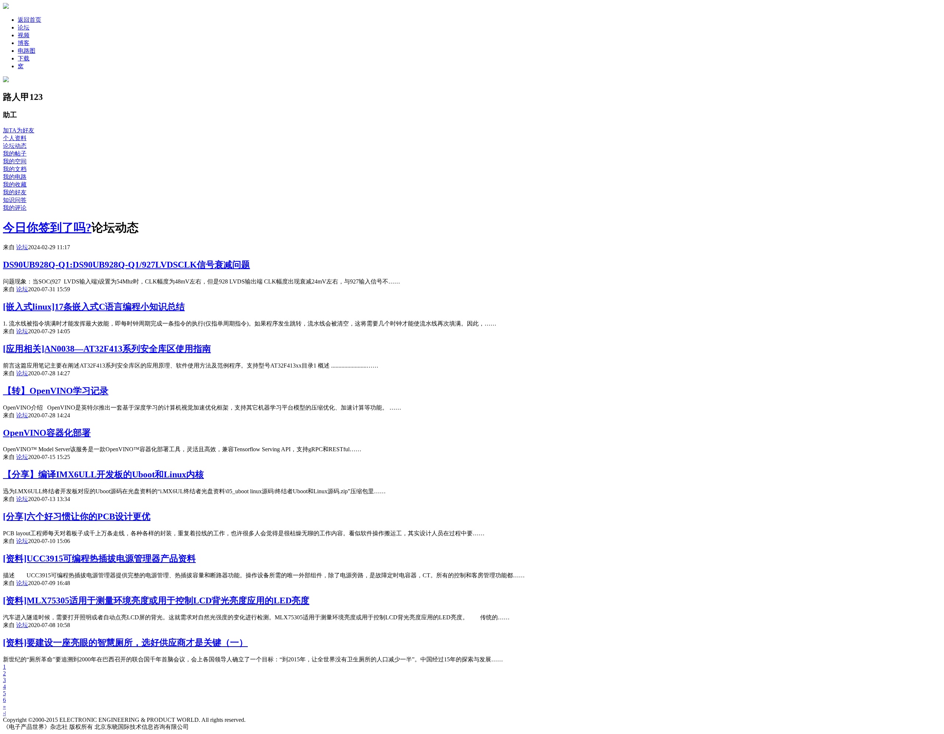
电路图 (26, 51)
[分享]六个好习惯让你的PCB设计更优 (76, 516)
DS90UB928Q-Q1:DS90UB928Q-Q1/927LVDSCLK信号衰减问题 (126, 264)
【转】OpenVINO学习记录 (55, 391)
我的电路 (15, 177)
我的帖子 (15, 153)
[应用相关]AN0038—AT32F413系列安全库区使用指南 (107, 349)
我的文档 (15, 169)
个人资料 (15, 138)
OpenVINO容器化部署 (47, 433)
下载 (24, 58)
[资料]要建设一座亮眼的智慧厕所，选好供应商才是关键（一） (125, 642)
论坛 (24, 27)
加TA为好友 (18, 130)
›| (4, 713)
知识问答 (15, 200)
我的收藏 (15, 184)
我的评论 (15, 208)
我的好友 (15, 192)
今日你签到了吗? (47, 227)
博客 (24, 43)
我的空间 (15, 161)
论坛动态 (15, 146)
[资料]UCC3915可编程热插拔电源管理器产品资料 (99, 558)
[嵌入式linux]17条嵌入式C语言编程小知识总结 (94, 307)
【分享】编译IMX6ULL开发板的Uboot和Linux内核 (103, 474)
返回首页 (29, 20)
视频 (24, 35)
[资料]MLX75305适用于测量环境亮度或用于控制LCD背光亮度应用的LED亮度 (156, 600)
